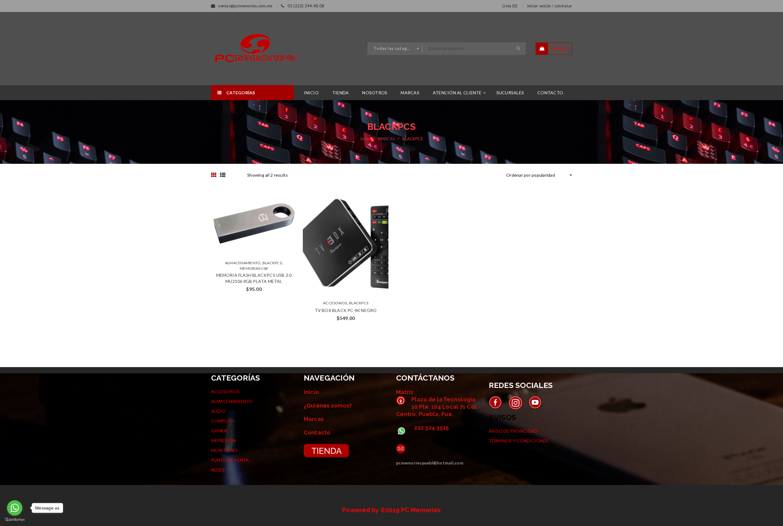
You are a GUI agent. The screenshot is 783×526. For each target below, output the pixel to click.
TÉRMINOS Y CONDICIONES (518, 440)
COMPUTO (222, 420)
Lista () (510, 5)
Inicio (365, 138)
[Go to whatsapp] (14, 508)
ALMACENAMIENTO (243, 263)
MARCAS (386, 138)
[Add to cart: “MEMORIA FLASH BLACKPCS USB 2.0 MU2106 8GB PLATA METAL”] (248, 223)
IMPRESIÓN (223, 440)
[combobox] (394, 48)
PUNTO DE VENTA (230, 460)
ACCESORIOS (335, 303)
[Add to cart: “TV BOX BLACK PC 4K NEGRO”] (340, 244)
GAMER (219, 430)
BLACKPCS (272, 263)
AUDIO (218, 411)
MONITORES (224, 450)
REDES (218, 469)
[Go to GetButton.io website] (14, 520)
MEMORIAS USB (254, 268)
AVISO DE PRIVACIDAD (513, 431)
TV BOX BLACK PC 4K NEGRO (346, 310)
